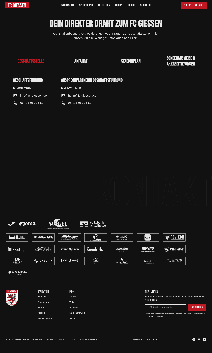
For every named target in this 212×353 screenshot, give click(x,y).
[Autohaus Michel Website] (17, 249)
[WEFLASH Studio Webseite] (174, 249)
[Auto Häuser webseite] (69, 237)
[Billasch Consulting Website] (43, 249)
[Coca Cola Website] (122, 237)
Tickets (72, 302)
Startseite (68, 5)
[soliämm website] (69, 261)
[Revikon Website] (174, 237)
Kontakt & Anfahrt (194, 5)
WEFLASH (152, 339)
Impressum (72, 339)
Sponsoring (86, 5)
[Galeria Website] (43, 261)
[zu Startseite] (17, 5)
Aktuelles (104, 5)
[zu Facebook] (194, 339)
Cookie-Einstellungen (89, 339)
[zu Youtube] (204, 339)
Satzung (73, 318)
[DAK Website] (17, 273)
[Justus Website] (95, 261)
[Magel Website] (58, 224)
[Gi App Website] (148, 237)
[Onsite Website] (17, 261)
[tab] (31, 61)
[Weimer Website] (174, 261)
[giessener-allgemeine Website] (69, 249)
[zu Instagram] (199, 339)
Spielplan (74, 307)
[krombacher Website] (95, 249)
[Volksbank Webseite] (94, 224)
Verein (119, 5)
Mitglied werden (45, 318)
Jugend (131, 5)
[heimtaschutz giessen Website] (122, 249)
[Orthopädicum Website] (148, 261)
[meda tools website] (122, 261)
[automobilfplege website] (17, 237)
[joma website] (22, 224)
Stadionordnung (77, 313)
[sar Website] (148, 249)
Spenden (145, 5)
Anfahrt (72, 297)
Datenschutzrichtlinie (55, 339)
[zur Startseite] (12, 298)
